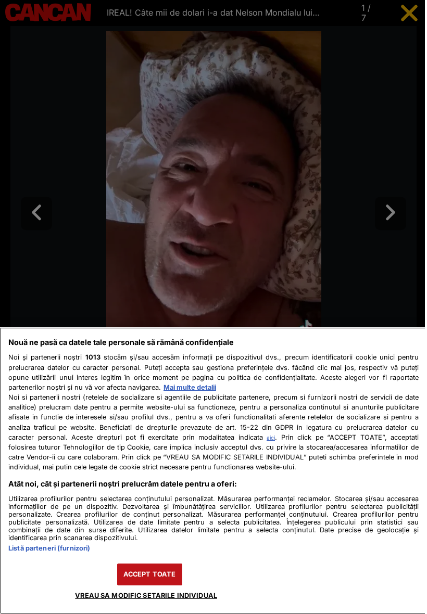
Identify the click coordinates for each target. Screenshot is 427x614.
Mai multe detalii (190, 387)
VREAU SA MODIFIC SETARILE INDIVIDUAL (146, 595)
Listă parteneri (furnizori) (49, 548)
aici (271, 437)
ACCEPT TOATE (149, 574)
